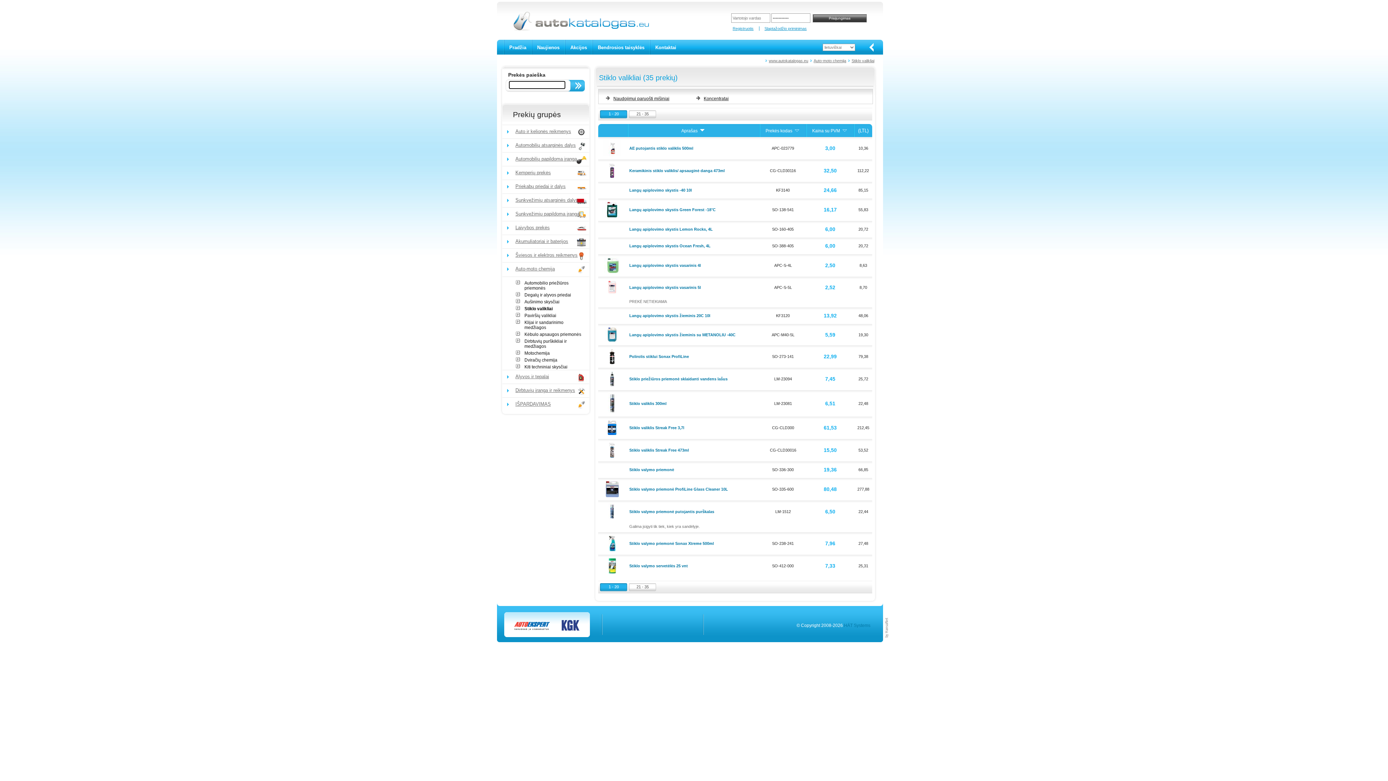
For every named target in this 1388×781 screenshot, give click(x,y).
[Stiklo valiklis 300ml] (613, 403)
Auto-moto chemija (830, 61)
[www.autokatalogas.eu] (580, 29)
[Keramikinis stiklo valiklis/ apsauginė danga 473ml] (613, 170)
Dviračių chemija (540, 360)
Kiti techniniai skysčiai (545, 367)
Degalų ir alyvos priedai (547, 295)
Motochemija (537, 353)
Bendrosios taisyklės (621, 47)
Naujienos (548, 47)
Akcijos (578, 47)
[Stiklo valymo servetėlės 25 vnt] (613, 565)
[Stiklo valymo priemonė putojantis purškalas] (613, 511)
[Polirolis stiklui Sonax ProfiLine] (613, 356)
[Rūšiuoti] (702, 130)
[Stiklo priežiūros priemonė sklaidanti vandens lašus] (613, 378)
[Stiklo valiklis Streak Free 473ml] (613, 450)
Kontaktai (665, 47)
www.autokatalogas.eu (788, 61)
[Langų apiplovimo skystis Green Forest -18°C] (613, 209)
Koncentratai (716, 98)
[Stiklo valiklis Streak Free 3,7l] (613, 427)
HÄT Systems (857, 625)
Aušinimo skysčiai (542, 301)
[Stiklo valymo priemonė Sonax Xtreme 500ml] (613, 543)
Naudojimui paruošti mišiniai (641, 98)
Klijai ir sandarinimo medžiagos (544, 325)
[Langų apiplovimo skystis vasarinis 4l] (613, 265)
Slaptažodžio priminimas (785, 28)
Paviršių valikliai (540, 315)
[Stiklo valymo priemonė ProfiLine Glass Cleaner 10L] (613, 489)
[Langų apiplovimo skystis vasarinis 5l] (613, 287)
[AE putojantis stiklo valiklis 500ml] (613, 148)
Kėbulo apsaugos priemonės (552, 334)
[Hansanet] (887, 641)
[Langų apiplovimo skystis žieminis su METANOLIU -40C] (613, 334)
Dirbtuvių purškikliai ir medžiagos (545, 344)
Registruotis (743, 28)
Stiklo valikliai (863, 61)
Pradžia (517, 47)
